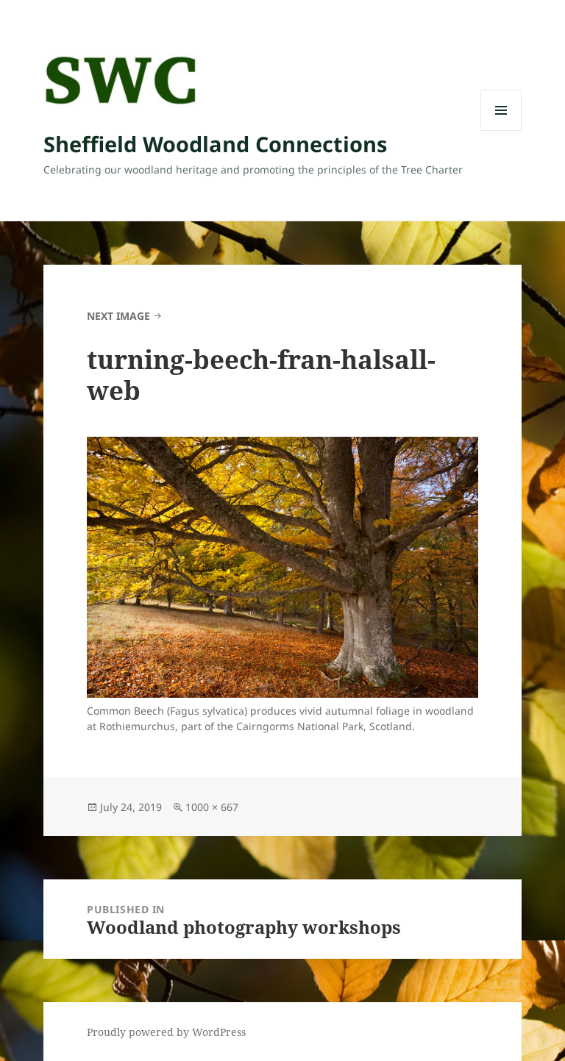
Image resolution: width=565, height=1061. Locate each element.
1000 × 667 (211, 807)
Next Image (118, 316)
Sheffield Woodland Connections (215, 143)
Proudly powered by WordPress (166, 1032)
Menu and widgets (501, 130)
